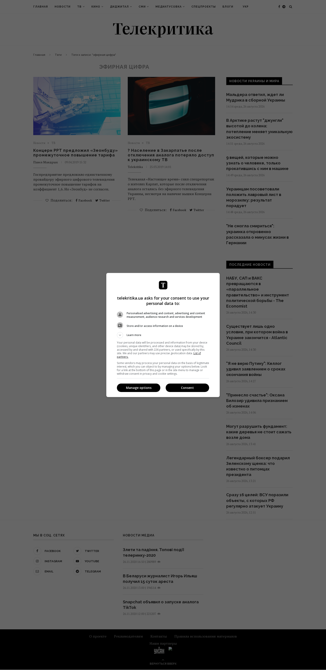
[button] (163, 335)
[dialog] (163, 335)
